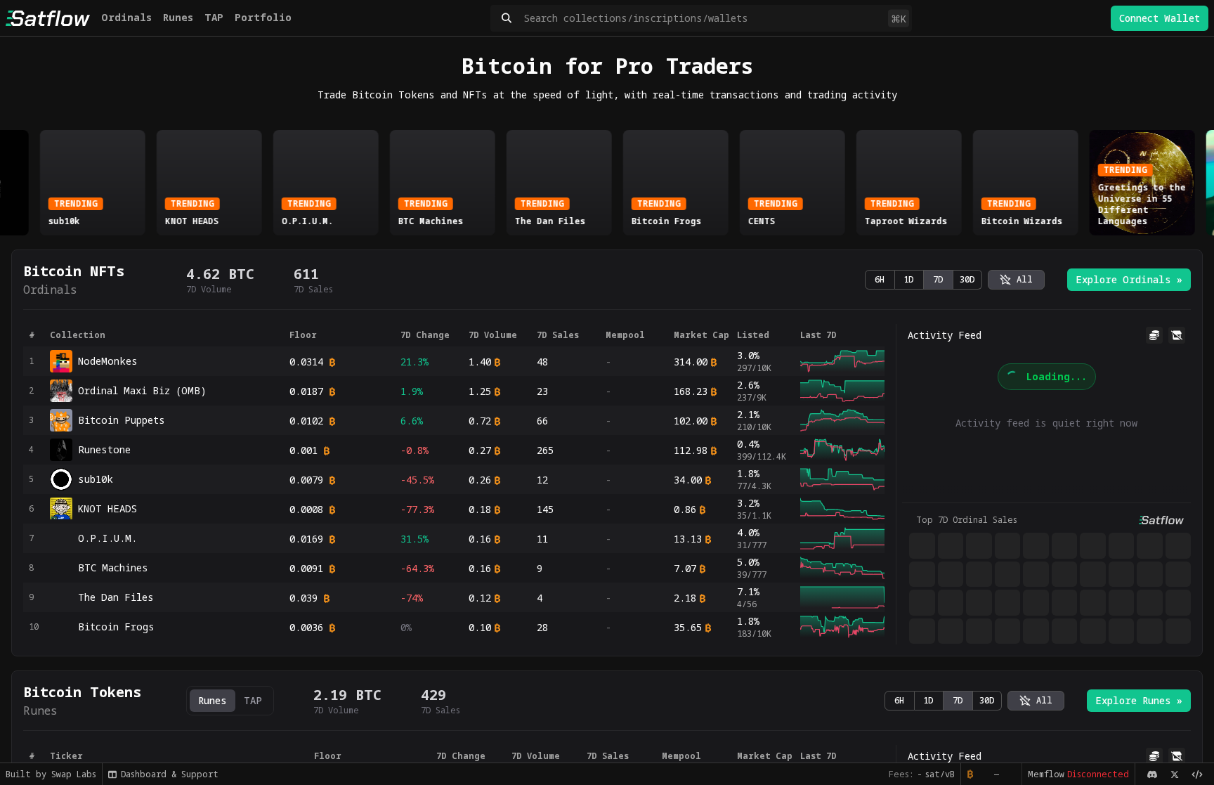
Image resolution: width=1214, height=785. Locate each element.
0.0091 (306, 568)
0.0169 (306, 538)
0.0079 (306, 479)
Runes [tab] (212, 700)
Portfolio (263, 17)
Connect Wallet (1159, 18)
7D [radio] (938, 279)
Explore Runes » (1138, 700)
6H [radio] (880, 279)
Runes (178, 17)
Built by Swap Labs (51, 774)
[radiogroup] (923, 280)
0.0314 (306, 361)
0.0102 (306, 420)
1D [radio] (908, 279)
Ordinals (126, 17)
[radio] (1016, 280)
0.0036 (306, 627)
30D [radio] (967, 279)
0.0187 (306, 391)
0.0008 (306, 509)
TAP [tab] (253, 700)
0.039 (303, 597)
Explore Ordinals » (1129, 279)
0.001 (303, 450)
